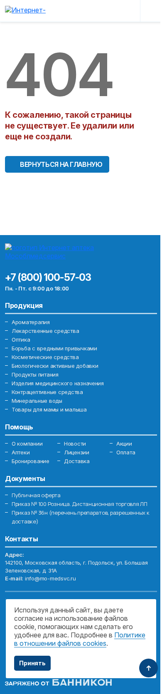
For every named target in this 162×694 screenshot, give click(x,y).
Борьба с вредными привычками (54, 348)
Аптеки (20, 452)
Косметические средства (45, 357)
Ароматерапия (31, 322)
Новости (75, 443)
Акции (124, 443)
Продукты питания (35, 374)
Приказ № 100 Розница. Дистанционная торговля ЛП (79, 504)
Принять (32, 663)
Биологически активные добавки (55, 365)
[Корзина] (127, 11)
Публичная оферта (36, 495)
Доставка (77, 461)
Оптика (21, 339)
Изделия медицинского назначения (58, 383)
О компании (27, 443)
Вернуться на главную (61, 164)
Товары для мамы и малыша (49, 409)
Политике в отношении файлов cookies (79, 639)
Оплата (125, 452)
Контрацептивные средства (47, 392)
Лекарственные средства (45, 330)
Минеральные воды (37, 400)
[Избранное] (109, 11)
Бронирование (30, 461)
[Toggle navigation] (150, 10)
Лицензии (76, 452)
